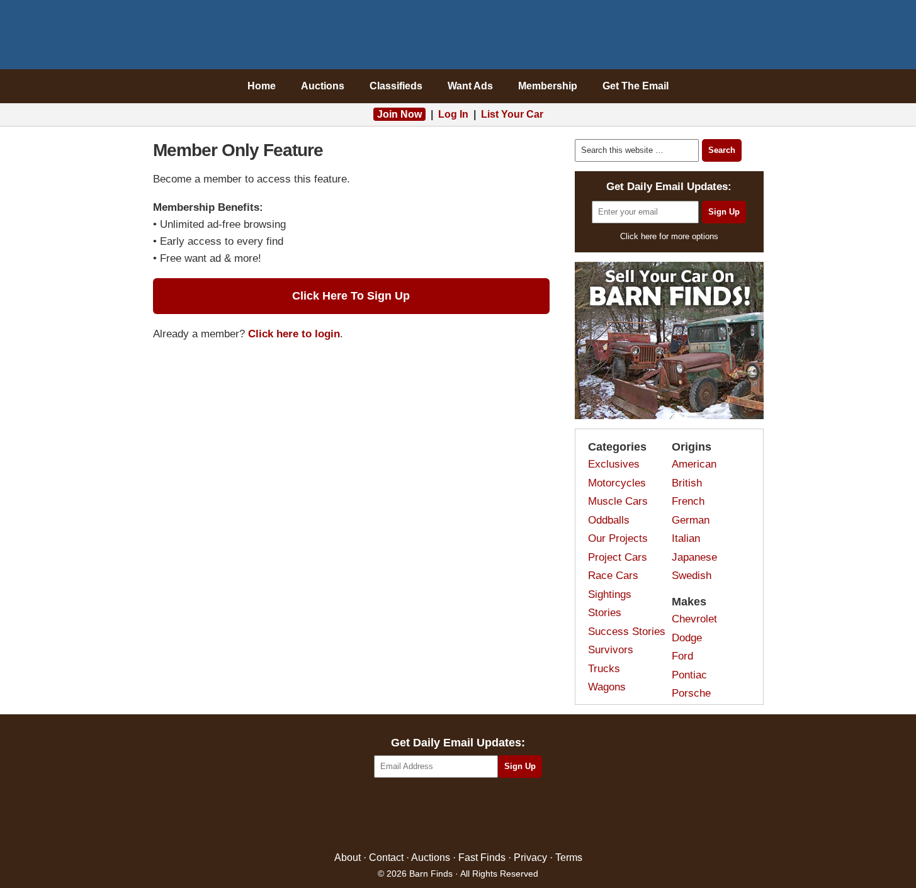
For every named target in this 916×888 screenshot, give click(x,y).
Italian (686, 538)
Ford (682, 656)
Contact (386, 857)
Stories (604, 613)
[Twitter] (431, 815)
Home (261, 86)
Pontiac (689, 675)
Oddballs (609, 520)
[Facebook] (404, 815)
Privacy (530, 857)
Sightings (609, 594)
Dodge (687, 638)
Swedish (691, 576)
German (691, 520)
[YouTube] (512, 815)
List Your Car (512, 114)
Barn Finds (458, 37)
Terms (568, 857)
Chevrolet (694, 619)
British (687, 483)
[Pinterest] (458, 815)
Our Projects (618, 538)
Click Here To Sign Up (351, 295)
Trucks (604, 669)
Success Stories (626, 632)
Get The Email (635, 86)
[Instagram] (485, 815)
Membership (547, 86)
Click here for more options (669, 236)
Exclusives (614, 464)
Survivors (610, 650)
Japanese (694, 557)
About (347, 857)
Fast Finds (482, 857)
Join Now (399, 114)
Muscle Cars (618, 501)
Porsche (691, 693)
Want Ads (470, 86)
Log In (453, 114)
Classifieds (396, 86)
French (688, 501)
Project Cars (617, 557)
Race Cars (613, 576)
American (694, 464)
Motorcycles (617, 483)
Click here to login (294, 334)
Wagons (607, 687)
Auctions (322, 86)
